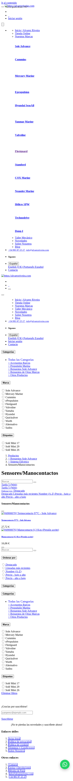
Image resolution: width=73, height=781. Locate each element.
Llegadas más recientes (18, 568)
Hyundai (10, 414)
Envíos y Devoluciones (19, 767)
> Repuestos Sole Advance (22, 369)
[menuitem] (27, 30)
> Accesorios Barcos (19, 363)
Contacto (12, 764)
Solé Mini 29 (12, 446)
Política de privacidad (19, 741)
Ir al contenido (9, 2)
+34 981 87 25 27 (17, 777)
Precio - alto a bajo (16, 578)
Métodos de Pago (16, 771)
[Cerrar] (2, 24)
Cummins (10, 397)
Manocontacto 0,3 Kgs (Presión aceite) (17, 537)
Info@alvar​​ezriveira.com (21, 774)
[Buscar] (34, 482)
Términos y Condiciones (21, 747)
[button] (13, 490)
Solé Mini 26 (12, 449)
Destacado (11, 564)
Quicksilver (11, 417)
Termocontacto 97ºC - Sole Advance (16, 520)
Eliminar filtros (9, 693)
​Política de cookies (18, 744)
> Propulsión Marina (19, 366)
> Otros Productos (18, 375)
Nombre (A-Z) (13, 571)
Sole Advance (12, 390)
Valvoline (10, 407)
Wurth (8, 420)
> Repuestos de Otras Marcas (24, 372)
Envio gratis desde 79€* (17, 7)
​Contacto (13, 270)
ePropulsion (11, 400)
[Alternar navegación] (9, 289)
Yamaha (9, 410)
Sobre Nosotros (16, 750)
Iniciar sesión (15, 18)
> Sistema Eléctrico (18, 461)
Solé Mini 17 (12, 443)
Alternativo (11, 424)
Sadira (8, 427)
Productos (13, 455)
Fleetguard (11, 404)
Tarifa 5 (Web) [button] (9, 484)
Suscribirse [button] (7, 718)
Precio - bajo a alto (16, 574)
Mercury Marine (14, 393)
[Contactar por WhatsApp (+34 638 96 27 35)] (65, 764)
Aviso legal (14, 738)
